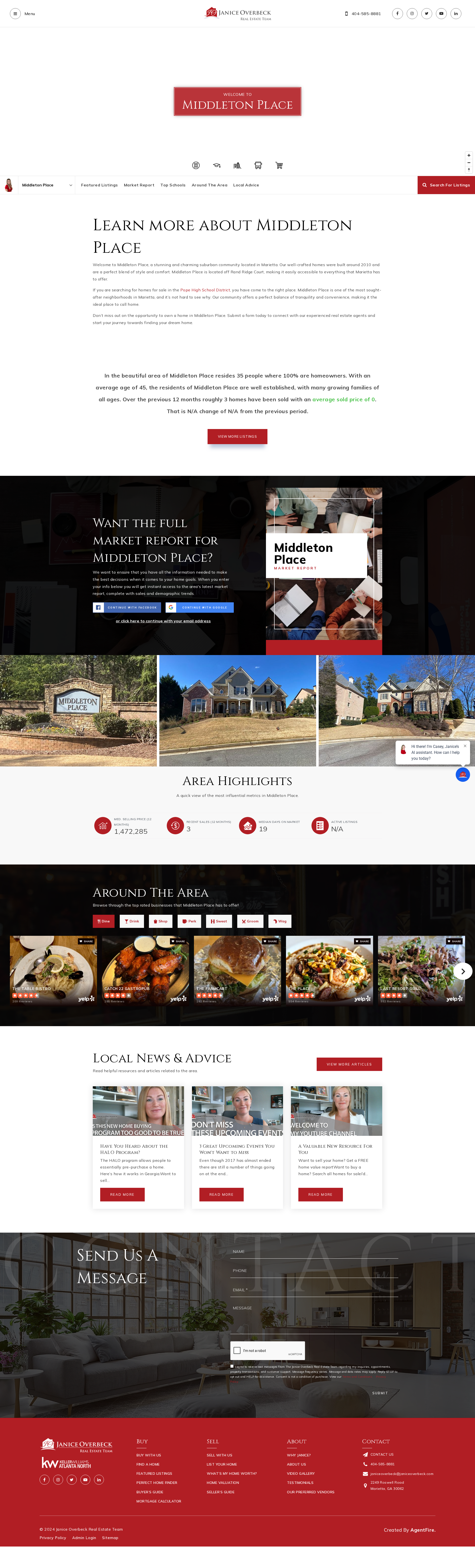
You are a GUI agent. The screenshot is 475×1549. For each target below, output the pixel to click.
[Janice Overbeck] (9, 185)
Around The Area (210, 184)
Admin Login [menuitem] (84, 1537)
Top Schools (173, 184)
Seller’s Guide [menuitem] (221, 1492)
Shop (163, 921)
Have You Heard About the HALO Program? (134, 1149)
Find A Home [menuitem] (148, 1464)
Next (463, 971)
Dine (106, 921)
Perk (192, 921)
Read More (122, 1194)
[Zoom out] (469, 162)
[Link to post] (138, 1111)
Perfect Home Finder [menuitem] (157, 1482)
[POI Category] (196, 165)
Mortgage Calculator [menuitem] (159, 1501)
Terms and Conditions (357, 1376)
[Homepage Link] (237, 13)
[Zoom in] (469, 155)
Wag (282, 921)
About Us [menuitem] (296, 1464)
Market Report (139, 184)
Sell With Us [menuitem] (219, 1455)
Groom (253, 921)
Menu (29, 13)
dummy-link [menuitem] (218, 1501)
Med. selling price (132, 821)
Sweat (221, 921)
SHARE (88, 941)
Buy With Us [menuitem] (149, 1455)
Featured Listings (99, 184)
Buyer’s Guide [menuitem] (150, 1492)
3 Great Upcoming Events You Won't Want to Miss (237, 1149)
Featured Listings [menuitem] (154, 1473)
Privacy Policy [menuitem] (53, 1537)
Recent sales (209, 822)
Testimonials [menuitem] (300, 1482)
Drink (134, 921)
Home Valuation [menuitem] (223, 1482)
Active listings (344, 822)
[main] (237, 630)
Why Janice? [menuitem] (299, 1455)
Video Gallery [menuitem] (301, 1473)
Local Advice (246, 184)
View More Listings (237, 436)
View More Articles (349, 1064)
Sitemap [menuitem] (110, 1537)
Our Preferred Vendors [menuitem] (311, 1492)
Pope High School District (205, 289)
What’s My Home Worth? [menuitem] (232, 1473)
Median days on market (279, 822)
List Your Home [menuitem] (222, 1464)
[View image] (237, 710)
